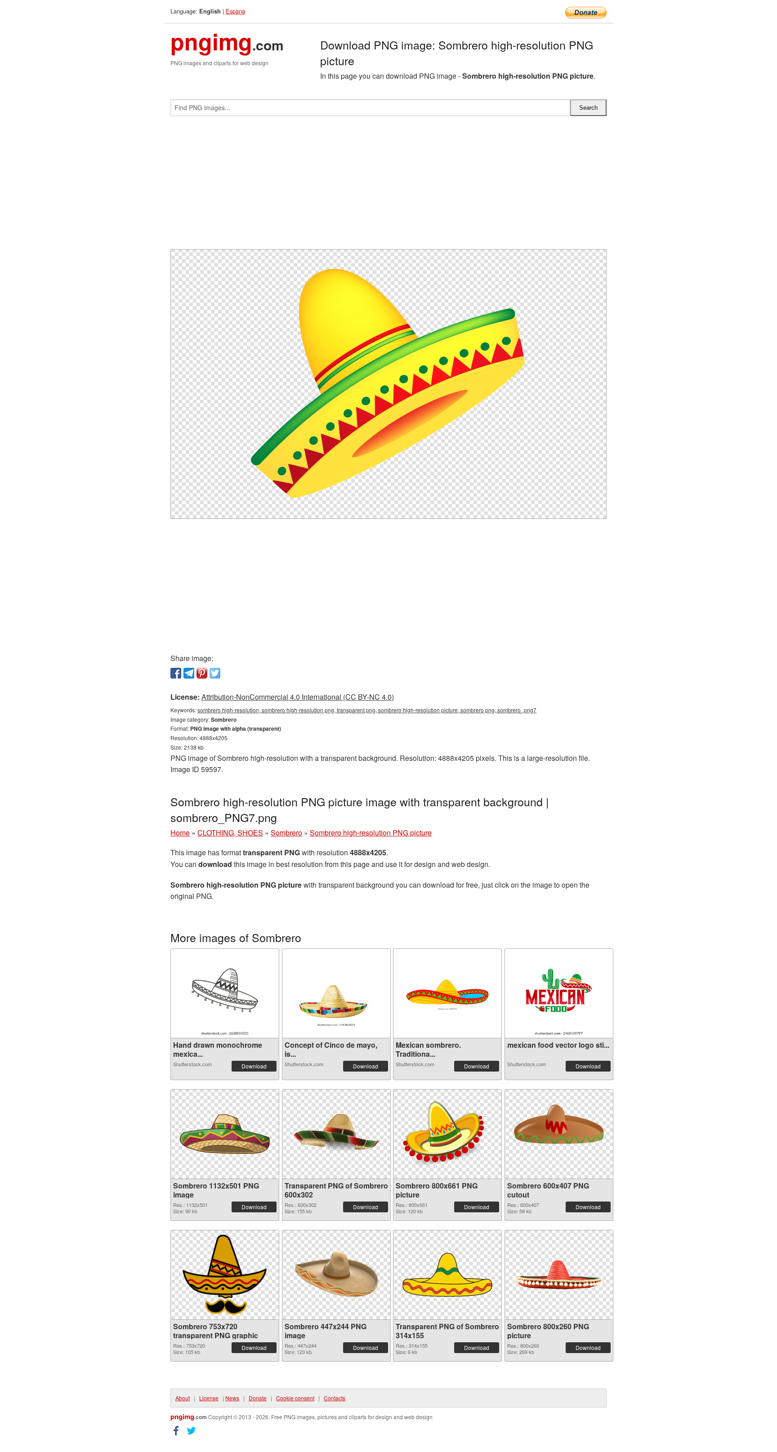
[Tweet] (215, 673)
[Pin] (201, 673)
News (232, 1398)
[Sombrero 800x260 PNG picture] (559, 1274)
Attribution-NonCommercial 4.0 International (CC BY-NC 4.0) (297, 697)
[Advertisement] (388, 186)
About (182, 1398)
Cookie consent (295, 1398)
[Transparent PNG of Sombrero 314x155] (447, 1275)
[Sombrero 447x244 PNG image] (336, 1274)
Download (254, 1066)
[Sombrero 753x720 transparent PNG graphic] (225, 1275)
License (209, 1398)
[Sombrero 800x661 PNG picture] (447, 1134)
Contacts (334, 1398)
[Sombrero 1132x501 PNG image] (225, 1134)
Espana (235, 11)
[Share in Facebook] (175, 673)
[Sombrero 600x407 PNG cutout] (559, 1134)
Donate (258, 1398)
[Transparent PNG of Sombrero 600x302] (336, 1134)
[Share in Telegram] (188, 673)
